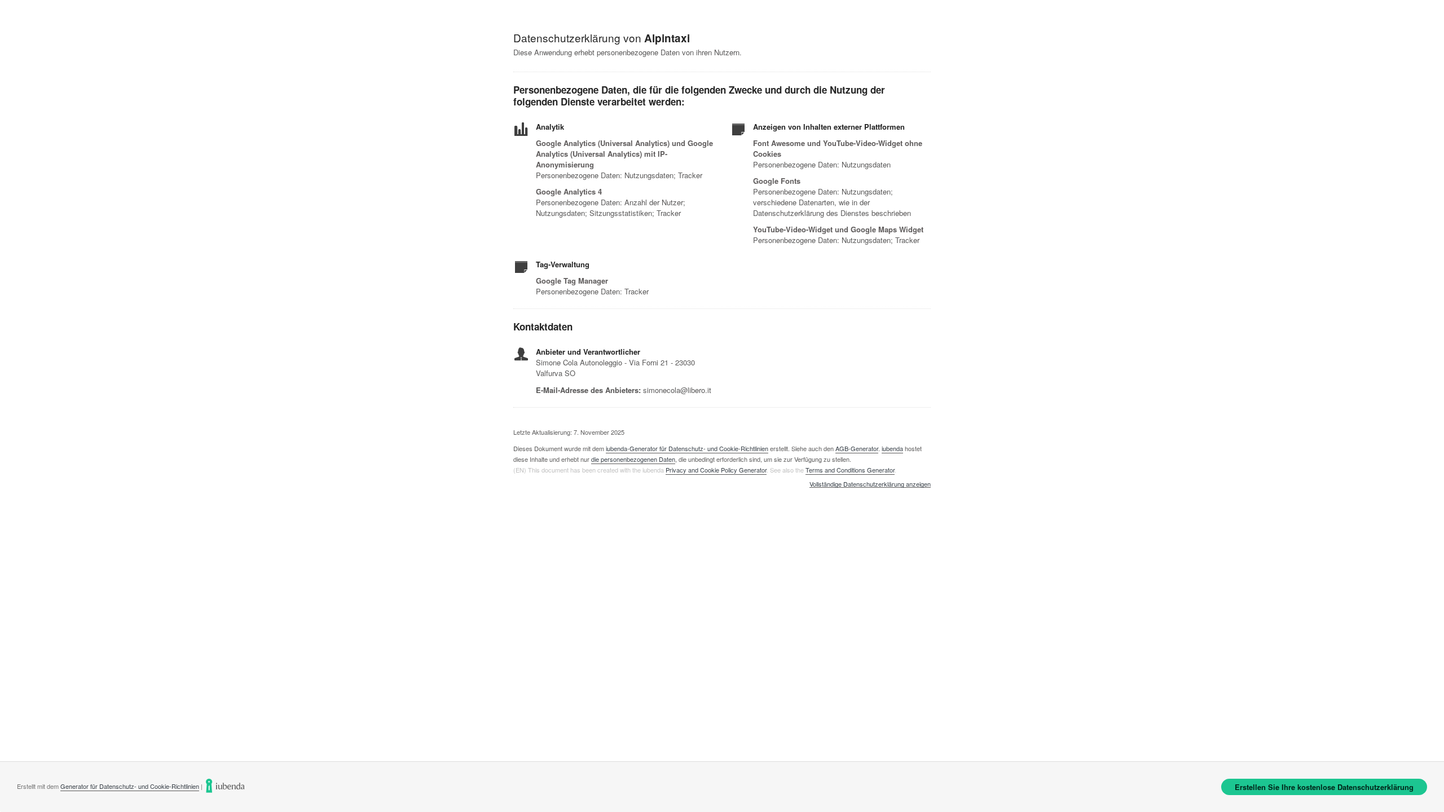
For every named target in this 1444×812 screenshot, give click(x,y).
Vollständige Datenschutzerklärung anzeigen (870, 484)
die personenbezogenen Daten (633, 459)
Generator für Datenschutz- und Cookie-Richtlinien (129, 786)
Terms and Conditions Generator (850, 469)
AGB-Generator (856, 448)
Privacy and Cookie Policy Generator (716, 469)
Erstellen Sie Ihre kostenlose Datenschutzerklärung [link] (1324, 787)
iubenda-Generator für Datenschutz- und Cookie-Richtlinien (687, 448)
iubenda (892, 448)
